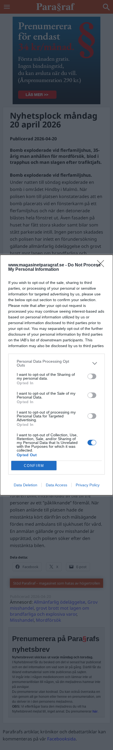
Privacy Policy (88, 485)
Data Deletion (25, 485)
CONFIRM (34, 466)
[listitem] (56, 363)
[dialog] (56, 375)
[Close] (102, 265)
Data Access (56, 485)
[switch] (91, 376)
